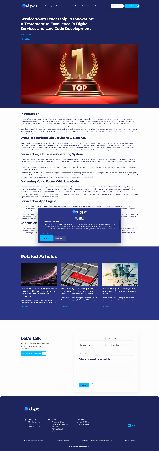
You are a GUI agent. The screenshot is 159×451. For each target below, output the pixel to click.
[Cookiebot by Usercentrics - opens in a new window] (79, 218)
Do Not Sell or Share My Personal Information (97, 440)
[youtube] (133, 425)
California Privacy (63, 440)
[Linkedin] (129, 425)
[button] (49, 6)
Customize (58, 238)
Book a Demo (130, 6)
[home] (29, 6)
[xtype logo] (42, 409)
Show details (47, 233)
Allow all (46, 238)
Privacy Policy (130, 440)
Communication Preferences (34, 440)
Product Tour (117, 6)
